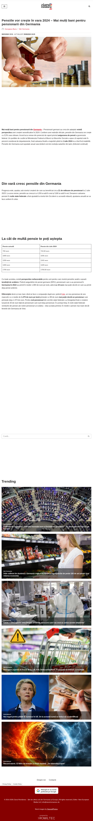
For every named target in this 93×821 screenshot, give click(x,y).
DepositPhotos (52, 809)
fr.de (63, 294)
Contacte (52, 780)
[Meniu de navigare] (4, 6)
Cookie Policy (17, 784)
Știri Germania (24, 29)
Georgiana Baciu (11, 29)
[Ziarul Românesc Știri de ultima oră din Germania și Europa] (46, 6)
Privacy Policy (7, 784)
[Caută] (89, 6)
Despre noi (41, 780)
